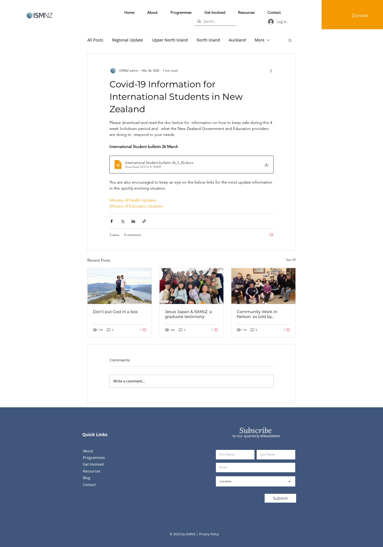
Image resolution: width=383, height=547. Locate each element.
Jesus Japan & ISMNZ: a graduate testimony (188, 314)
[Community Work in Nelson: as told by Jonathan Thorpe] (263, 286)
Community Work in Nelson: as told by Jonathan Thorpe (257, 314)
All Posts (95, 40)
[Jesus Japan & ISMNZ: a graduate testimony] (192, 286)
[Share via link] (144, 221)
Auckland (237, 40)
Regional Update (127, 40)
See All (291, 260)
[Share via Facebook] (111, 221)
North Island (208, 40)
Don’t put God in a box (115, 311)
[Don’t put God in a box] (120, 286)
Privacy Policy (208, 534)
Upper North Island (170, 40)
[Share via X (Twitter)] (122, 221)
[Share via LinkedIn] (133, 221)
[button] (290, 40)
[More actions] (271, 70)
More (259, 40)
